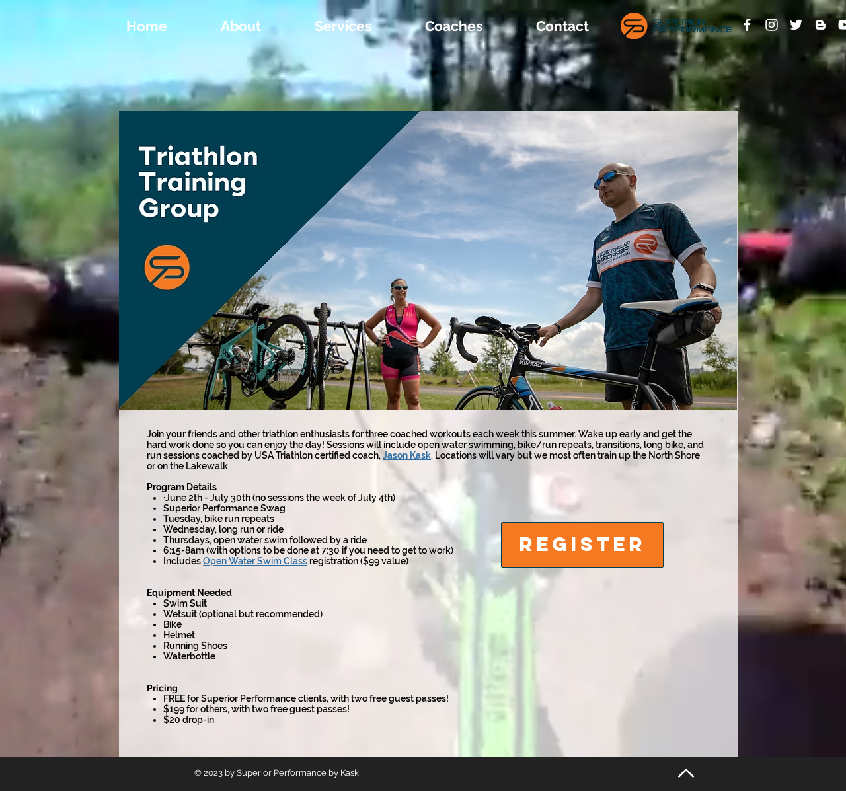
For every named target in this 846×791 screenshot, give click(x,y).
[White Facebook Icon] (747, 25)
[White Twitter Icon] (796, 25)
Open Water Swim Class (255, 561)
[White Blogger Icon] (820, 25)
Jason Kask (407, 455)
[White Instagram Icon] (771, 25)
